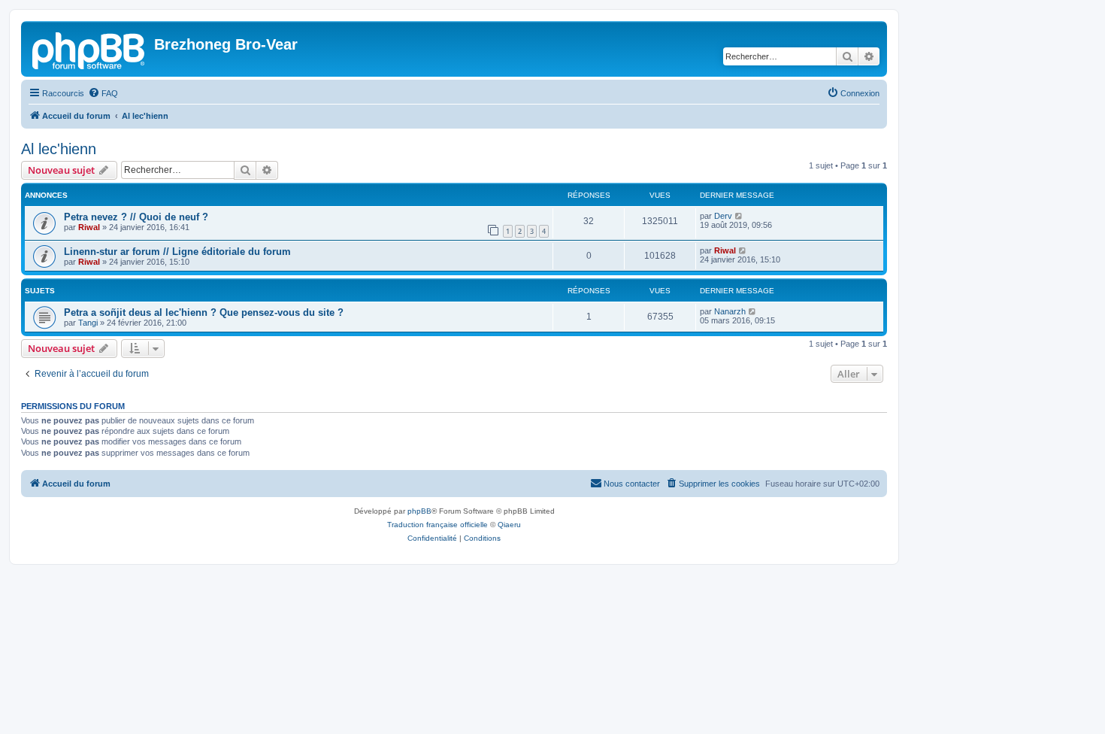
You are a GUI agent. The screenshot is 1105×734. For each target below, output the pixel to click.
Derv (723, 215)
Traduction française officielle (437, 524)
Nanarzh (730, 311)
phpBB (419, 511)
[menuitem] (103, 93)
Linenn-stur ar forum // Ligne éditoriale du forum (177, 251)
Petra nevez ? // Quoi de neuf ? (136, 217)
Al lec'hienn (58, 149)
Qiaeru (509, 524)
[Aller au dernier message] (739, 215)
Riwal (89, 227)
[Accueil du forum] (89, 49)
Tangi (88, 322)
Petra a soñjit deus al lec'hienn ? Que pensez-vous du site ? (204, 312)
